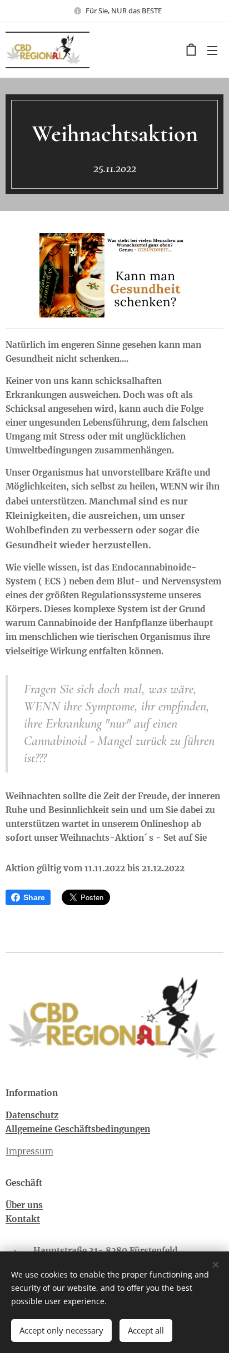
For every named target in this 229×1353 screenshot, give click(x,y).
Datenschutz (32, 1115)
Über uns (24, 1205)
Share (34, 897)
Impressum (29, 1151)
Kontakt (23, 1219)
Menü (212, 50)
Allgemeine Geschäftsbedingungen (78, 1129)
